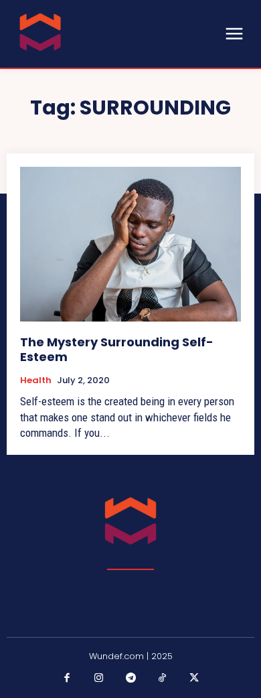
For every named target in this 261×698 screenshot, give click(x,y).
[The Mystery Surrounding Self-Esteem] (130, 244)
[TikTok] (162, 678)
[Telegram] (130, 678)
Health (36, 380)
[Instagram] (99, 678)
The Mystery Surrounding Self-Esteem (116, 349)
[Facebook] (67, 678)
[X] (194, 678)
